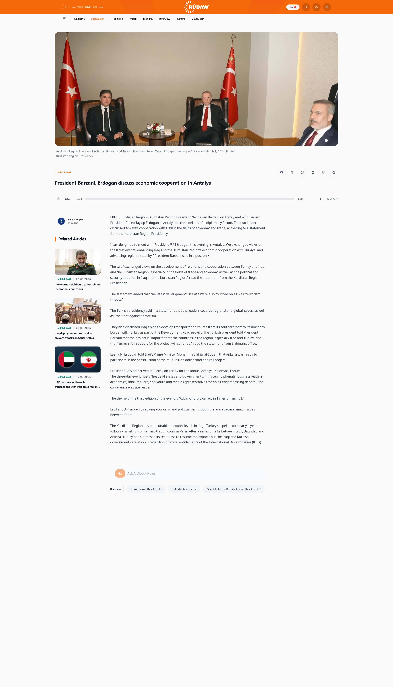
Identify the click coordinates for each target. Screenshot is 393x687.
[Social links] (65, 7)
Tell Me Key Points (184, 489)
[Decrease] (310, 199)
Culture (181, 19)
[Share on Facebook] (281, 172)
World (133, 19)
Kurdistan (79, 19)
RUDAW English (75, 219)
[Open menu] (64, 19)
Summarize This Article (146, 489)
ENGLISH (88, 7)
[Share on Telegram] (313, 172)
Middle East (97, 19)
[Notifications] (327, 7)
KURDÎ (95, 7)
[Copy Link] (333, 172)
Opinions (118, 19)
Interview (164, 19)
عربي (74, 7)
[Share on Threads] (323, 172)
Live (291, 7)
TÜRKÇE (80, 7)
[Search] (306, 7)
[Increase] (320, 199)
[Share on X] (292, 172)
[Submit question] (120, 473)
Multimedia (198, 19)
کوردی (101, 7)
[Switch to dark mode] (316, 7)
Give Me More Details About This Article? (234, 489)
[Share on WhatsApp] (302, 172)
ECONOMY (148, 19)
